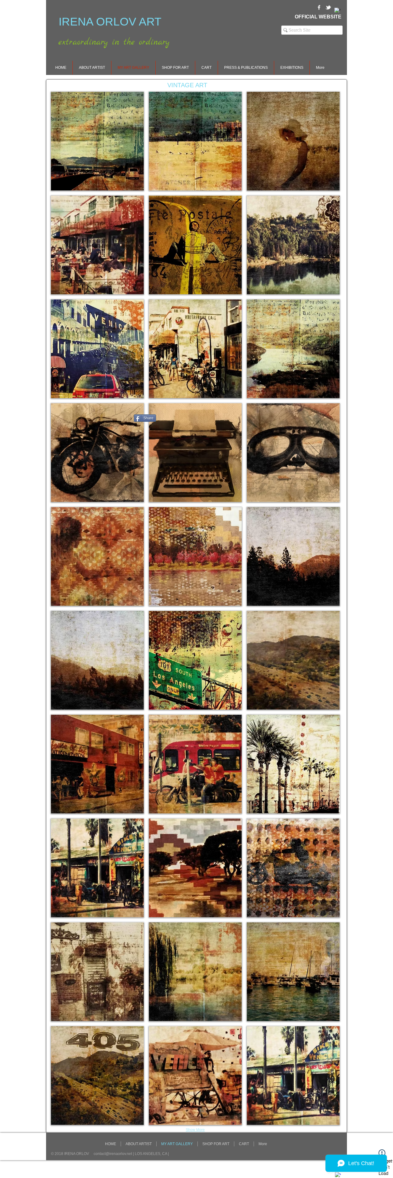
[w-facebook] (319, 7)
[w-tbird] (328, 7)
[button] (97, 141)
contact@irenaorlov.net (113, 1154)
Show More (195, 1130)
